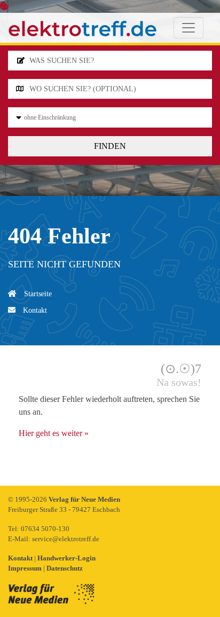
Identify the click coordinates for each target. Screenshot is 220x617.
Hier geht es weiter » (54, 433)
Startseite (37, 294)
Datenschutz (64, 568)
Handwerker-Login (66, 558)
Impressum (25, 568)
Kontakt (34, 310)
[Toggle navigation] (188, 27)
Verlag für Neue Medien (84, 499)
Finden (110, 146)
